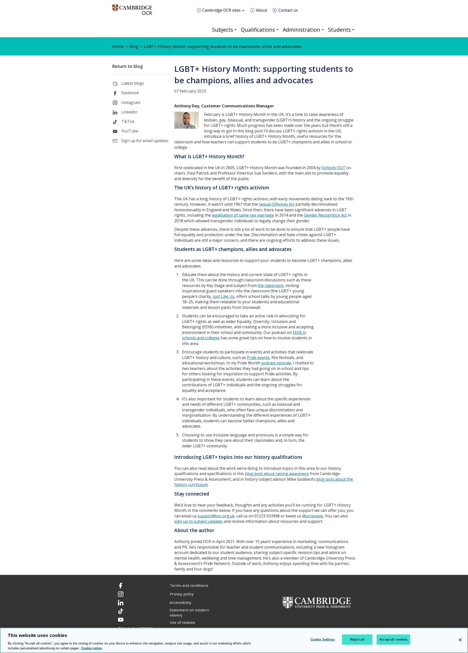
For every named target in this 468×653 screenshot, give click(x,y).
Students (339, 29)
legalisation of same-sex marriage (243, 215)
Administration (301, 29)
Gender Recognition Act (325, 215)
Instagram (130, 102)
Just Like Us (223, 296)
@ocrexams (312, 516)
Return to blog (127, 66)
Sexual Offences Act (276, 204)
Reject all (357, 639)
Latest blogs (132, 83)
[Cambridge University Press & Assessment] (317, 601)
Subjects (222, 29)
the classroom (270, 285)
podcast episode (276, 363)
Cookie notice (91, 648)
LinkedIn (129, 112)
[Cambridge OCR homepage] (132, 12)
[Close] (460, 640)
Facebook (130, 92)
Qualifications (258, 29)
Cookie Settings (323, 639)
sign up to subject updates (198, 521)
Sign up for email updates (144, 140)
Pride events (258, 357)
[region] (234, 640)
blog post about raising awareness (277, 473)
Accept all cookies (393, 639)
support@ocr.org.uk (216, 516)
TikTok (128, 121)
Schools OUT (333, 167)
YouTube (129, 131)
